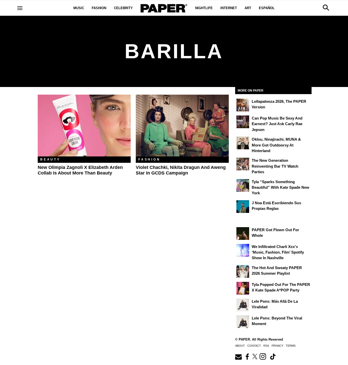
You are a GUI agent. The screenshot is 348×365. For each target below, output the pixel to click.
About (240, 345)
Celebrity (123, 8)
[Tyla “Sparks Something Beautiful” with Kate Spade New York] (242, 185)
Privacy (277, 345)
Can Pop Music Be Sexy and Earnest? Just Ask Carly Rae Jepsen (277, 124)
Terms (291, 345)
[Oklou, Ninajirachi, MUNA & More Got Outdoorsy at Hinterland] (242, 143)
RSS (266, 345)
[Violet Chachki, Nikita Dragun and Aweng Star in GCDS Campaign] (182, 125)
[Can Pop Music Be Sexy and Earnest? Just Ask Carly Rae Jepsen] (242, 121)
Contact (254, 345)
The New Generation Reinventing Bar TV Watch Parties (275, 166)
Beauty (50, 159)
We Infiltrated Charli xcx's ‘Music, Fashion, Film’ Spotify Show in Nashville (278, 252)
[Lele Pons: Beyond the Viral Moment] (242, 321)
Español (267, 8)
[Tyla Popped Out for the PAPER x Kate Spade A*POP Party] (242, 288)
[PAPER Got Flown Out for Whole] (242, 233)
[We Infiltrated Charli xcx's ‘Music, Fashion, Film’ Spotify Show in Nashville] (242, 250)
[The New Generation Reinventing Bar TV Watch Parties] (242, 164)
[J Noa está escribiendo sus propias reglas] (242, 206)
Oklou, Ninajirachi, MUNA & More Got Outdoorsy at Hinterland (276, 145)
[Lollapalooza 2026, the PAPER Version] (242, 105)
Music (78, 8)
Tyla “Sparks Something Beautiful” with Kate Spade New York (280, 187)
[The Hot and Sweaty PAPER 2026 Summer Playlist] (242, 271)
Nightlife (204, 8)
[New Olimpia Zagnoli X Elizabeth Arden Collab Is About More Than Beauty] (84, 125)
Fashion (99, 8)
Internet (228, 8)
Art (248, 8)
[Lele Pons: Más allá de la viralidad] (242, 305)
